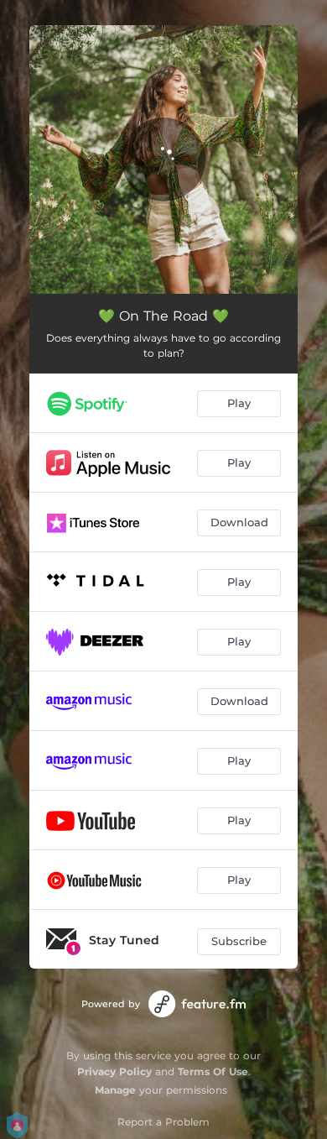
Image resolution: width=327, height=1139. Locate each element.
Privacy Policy (114, 1071)
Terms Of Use (213, 1071)
